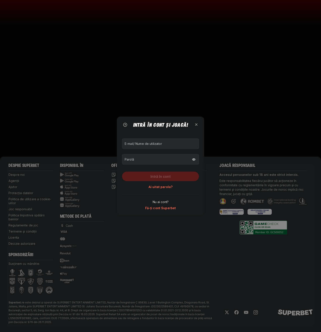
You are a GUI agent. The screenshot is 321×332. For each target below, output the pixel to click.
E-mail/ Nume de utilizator (143, 143)
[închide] (196, 124)
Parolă (129, 159)
